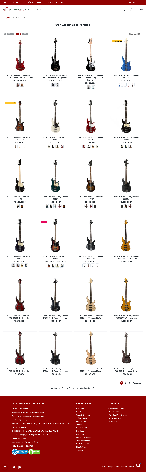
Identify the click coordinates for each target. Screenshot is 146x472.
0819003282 (27, 409)
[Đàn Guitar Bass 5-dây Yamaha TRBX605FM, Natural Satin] (90, 295)
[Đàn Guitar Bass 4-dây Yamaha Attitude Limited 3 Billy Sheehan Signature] (90, 55)
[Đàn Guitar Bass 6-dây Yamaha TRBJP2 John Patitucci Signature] (20, 55)
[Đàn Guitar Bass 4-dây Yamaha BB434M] (20, 176)
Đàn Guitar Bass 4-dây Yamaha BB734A (90, 200)
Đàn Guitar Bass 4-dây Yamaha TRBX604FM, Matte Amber (126, 317)
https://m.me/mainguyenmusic (32, 412)
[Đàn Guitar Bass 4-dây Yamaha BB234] (90, 116)
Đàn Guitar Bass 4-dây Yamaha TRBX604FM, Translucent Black (55, 370)
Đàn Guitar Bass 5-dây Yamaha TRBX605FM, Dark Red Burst (19, 317)
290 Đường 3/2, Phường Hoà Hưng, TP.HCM (32, 435)
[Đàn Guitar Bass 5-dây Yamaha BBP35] (20, 235)
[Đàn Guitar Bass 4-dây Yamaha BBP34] (55, 235)
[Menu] (4, 467)
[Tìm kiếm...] (124, 10)
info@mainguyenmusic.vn (25, 420)
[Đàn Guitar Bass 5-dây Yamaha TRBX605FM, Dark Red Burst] (20, 295)
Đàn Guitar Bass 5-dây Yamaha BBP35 (19, 259)
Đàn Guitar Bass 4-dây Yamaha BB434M (19, 200)
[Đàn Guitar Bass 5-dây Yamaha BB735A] (126, 176)
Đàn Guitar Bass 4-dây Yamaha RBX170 (126, 79)
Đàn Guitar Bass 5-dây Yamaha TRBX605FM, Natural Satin (90, 317)
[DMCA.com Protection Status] (34, 452)
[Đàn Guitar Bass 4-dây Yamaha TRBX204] (90, 235)
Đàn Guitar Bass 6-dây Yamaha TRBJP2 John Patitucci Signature (20, 79)
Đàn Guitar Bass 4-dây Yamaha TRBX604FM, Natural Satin (90, 370)
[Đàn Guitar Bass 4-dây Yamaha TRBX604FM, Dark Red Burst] (20, 348)
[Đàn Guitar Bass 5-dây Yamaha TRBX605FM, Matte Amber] (126, 235)
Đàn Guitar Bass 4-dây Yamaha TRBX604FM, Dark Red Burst (19, 370)
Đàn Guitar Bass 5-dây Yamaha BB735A (126, 200)
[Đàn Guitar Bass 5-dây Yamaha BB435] (126, 116)
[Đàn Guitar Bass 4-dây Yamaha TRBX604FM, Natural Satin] (90, 348)
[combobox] (82, 10)
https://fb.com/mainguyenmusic (31, 416)
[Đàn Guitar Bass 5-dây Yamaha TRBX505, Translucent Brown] (126, 348)
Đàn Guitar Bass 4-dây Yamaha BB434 (55, 200)
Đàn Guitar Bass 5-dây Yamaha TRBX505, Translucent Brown (126, 370)
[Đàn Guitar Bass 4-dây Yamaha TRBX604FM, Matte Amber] (126, 295)
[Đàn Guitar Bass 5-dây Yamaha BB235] (55, 116)
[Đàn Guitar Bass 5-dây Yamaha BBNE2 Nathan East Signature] (55, 55)
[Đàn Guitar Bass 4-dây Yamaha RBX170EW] (20, 116)
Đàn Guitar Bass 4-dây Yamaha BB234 (90, 140)
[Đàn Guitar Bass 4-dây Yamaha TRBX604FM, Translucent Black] (55, 348)
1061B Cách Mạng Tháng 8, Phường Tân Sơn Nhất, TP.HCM (37, 431)
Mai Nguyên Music (114, 467)
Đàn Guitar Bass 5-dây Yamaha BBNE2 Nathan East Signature (55, 79)
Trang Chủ (6, 18)
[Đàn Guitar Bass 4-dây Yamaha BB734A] (90, 176)
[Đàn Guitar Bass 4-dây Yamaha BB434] (55, 176)
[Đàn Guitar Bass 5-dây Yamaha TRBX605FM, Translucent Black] (55, 295)
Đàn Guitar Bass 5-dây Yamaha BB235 (55, 140)
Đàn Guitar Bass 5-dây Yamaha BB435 (126, 140)
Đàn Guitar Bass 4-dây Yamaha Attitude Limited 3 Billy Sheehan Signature (91, 80)
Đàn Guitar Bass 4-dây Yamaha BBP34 (55, 259)
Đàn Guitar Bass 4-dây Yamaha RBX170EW (19, 140)
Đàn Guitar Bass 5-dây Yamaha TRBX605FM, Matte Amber (126, 257)
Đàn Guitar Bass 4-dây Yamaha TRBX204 (90, 259)
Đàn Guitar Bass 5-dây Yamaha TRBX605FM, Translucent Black (55, 317)
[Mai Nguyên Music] (16, 10)
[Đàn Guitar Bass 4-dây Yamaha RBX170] (126, 55)
